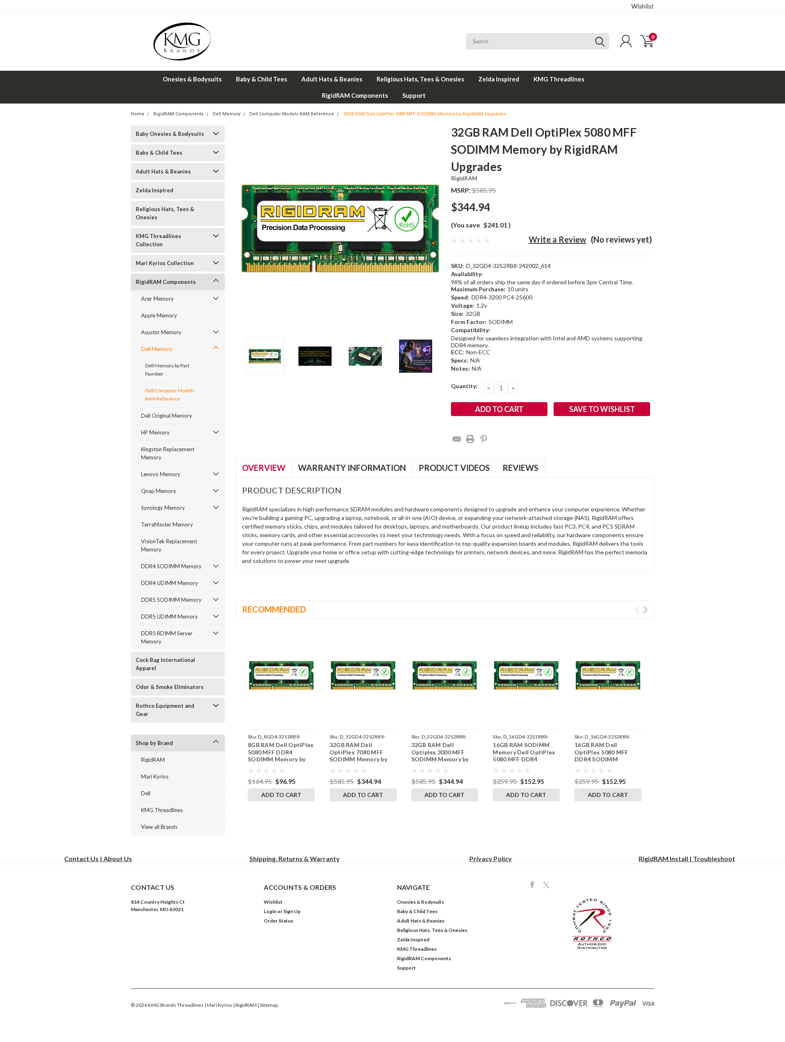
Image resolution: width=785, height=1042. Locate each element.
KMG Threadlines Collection (158, 240)
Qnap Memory (158, 491)
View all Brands (159, 827)
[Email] (457, 439)
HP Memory (155, 432)
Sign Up (292, 911)
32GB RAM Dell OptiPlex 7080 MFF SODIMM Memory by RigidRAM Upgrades (358, 755)
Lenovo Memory (160, 474)
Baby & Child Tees (261, 79)
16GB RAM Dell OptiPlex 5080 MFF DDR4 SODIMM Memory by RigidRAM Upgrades (604, 759)
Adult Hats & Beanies (331, 79)
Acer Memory (157, 298)
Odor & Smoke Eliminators (170, 687)
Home (137, 114)
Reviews (520, 468)
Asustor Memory (161, 332)
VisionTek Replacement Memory (169, 545)
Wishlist (642, 6)
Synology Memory (163, 507)
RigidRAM (153, 759)
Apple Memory (159, 315)
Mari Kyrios (154, 776)
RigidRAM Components (355, 95)
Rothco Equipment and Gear (165, 709)
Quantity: (464, 386)
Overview (263, 468)
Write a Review (557, 239)
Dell (145, 793)
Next (434, 228)
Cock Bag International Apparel (165, 664)
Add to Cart (281, 794)
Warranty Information (352, 468)
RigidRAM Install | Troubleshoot (687, 858)
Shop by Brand (154, 743)
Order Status (278, 921)
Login (270, 911)
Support (414, 95)
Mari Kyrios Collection (165, 263)
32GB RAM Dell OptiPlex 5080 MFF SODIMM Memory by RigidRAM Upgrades (424, 114)
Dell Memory (226, 114)
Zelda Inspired (498, 79)
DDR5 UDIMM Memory (169, 616)
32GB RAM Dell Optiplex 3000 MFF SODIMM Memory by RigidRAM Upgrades (440, 755)
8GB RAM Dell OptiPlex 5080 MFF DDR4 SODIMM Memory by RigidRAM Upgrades (281, 755)
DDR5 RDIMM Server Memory (167, 637)
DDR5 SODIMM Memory (171, 599)
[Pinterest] (484, 439)
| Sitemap (268, 1005)
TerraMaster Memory (167, 524)
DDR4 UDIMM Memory (169, 583)
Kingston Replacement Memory (167, 453)
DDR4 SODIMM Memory (171, 566)
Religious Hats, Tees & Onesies (420, 79)
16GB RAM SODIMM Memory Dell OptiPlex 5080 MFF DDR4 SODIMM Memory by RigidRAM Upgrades (524, 759)
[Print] (470, 439)
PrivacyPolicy (490, 858)
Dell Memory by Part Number (167, 369)
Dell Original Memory (166, 415)
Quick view (281, 675)
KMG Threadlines (559, 79)
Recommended (274, 609)
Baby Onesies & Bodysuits (170, 134)
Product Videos (454, 468)
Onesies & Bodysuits (192, 79)
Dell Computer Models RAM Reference (291, 114)
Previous (246, 228)
